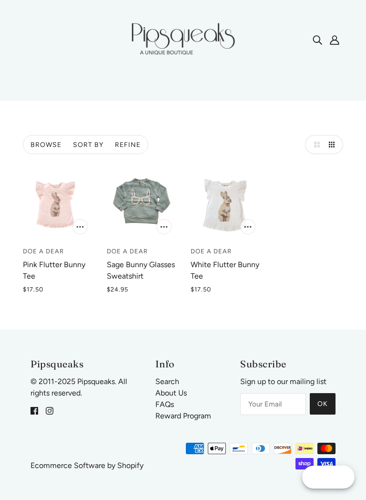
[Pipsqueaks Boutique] (183, 38)
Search (167, 381)
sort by (88, 145)
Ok (322, 404)
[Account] (334, 39)
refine (128, 145)
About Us (171, 392)
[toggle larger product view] (314, 144)
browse (45, 145)
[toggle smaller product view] (333, 144)
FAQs (164, 404)
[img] (317, 39)
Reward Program (183, 415)
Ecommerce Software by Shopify (86, 465)
